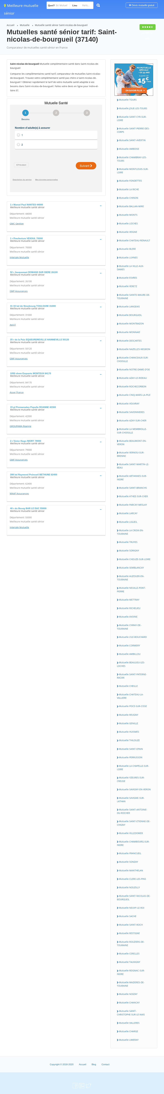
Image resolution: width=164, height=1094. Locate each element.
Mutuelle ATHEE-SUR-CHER (133, 496)
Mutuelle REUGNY (128, 714)
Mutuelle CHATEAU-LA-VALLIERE (130, 696)
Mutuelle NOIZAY (128, 994)
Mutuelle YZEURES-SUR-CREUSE (131, 779)
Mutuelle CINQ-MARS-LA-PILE (134, 394)
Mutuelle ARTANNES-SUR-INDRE (132, 477)
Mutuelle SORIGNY (129, 550)
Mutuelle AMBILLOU (129, 653)
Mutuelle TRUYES (128, 542)
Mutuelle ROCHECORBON (132, 386)
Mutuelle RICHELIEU (129, 608)
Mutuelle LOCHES (128, 223)
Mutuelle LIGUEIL (128, 521)
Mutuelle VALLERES (129, 1022)
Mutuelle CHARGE (128, 1031)
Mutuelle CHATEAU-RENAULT (134, 240)
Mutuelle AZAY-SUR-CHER (132, 420)
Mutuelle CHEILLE (128, 685)
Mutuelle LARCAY (128, 513)
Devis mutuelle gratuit (142, 5)
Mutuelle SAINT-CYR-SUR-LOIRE (132, 118)
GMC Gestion (17, 223)
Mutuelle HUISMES (129, 731)
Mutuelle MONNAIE (129, 332)
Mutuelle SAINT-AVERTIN (132, 140)
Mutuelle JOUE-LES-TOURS (133, 108)
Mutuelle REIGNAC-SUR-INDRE (131, 972)
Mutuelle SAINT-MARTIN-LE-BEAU (133, 466)
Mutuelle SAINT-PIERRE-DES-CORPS (133, 130)
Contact (105, 1064)
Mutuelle (24, 25)
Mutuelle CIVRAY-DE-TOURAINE (129, 627)
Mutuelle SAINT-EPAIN (131, 748)
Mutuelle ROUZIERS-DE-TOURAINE (130, 943)
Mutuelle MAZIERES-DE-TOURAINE (130, 984)
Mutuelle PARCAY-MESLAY (133, 504)
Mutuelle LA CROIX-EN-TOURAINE (130, 532)
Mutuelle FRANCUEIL (130, 853)
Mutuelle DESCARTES (130, 340)
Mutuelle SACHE (127, 916)
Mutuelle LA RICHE (129, 189)
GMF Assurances (19, 291)
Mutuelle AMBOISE (129, 148)
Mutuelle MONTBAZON (131, 323)
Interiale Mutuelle (19, 257)
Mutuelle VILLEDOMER (131, 833)
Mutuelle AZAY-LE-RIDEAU (133, 377)
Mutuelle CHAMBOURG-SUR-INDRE (133, 843)
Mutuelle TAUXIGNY (129, 962)
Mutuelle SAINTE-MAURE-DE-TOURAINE (133, 296)
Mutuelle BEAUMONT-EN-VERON (132, 442)
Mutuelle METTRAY (129, 599)
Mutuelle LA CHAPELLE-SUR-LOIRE (133, 767)
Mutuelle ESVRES (128, 277)
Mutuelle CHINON (128, 197)
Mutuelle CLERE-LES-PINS (132, 878)
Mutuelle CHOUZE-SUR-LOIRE (134, 559)
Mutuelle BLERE (127, 248)
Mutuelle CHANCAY (129, 1002)
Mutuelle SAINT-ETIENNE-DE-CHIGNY (133, 823)
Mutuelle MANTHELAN (131, 870)
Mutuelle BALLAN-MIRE (131, 206)
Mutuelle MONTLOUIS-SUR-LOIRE (132, 170)
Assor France (17, 392)
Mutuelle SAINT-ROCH (131, 924)
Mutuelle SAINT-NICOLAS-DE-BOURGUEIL (133, 897)
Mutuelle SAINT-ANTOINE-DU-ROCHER (132, 811)
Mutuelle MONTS (128, 214)
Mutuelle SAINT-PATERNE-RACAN (132, 676)
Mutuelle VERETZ (128, 286)
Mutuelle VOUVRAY (129, 403)
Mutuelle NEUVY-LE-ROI (131, 907)
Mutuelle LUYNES (128, 257)
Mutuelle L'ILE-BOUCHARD (133, 637)
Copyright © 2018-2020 (62, 1064)
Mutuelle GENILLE (128, 723)
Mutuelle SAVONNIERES (131, 412)
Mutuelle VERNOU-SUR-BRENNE (130, 454)
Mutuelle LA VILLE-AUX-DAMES (130, 267)
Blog (94, 1064)
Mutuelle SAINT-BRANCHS (133, 487)
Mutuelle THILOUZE (129, 740)
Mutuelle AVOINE (128, 616)
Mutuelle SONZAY (128, 861)
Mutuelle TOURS (128, 99)
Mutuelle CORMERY (129, 645)
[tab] (56, 205)
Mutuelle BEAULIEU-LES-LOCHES (131, 664)
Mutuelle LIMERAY (129, 1039)
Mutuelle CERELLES (129, 953)
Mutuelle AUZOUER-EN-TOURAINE (130, 578)
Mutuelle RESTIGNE (129, 933)
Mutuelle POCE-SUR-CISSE (133, 706)
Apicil (13, 324)
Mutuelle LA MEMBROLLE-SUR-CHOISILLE (132, 430)
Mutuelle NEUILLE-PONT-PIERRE (131, 589)
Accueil (10, 25)
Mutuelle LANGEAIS (129, 306)
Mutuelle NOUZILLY (129, 887)
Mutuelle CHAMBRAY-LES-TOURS (132, 159)
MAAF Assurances (19, 493)
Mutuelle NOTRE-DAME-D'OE (134, 369)
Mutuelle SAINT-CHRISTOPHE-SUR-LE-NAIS (131, 1012)
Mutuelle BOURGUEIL (130, 315)
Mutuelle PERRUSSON (130, 757)
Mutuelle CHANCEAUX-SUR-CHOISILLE (132, 359)
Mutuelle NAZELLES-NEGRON (134, 349)
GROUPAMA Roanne (20, 426)
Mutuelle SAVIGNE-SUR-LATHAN (130, 799)
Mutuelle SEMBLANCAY (131, 567)
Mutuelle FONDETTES (130, 180)
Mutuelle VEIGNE (128, 231)
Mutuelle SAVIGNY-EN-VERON (135, 789)
